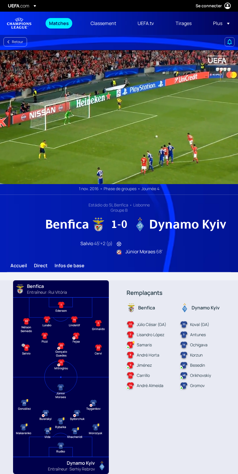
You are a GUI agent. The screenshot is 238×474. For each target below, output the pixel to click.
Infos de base (69, 265)
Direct (41, 265)
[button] (219, 23)
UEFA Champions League (19, 23)
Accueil (18, 265)
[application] (119, 117)
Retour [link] (17, 41)
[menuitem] (62, 23)
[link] (59, 23)
